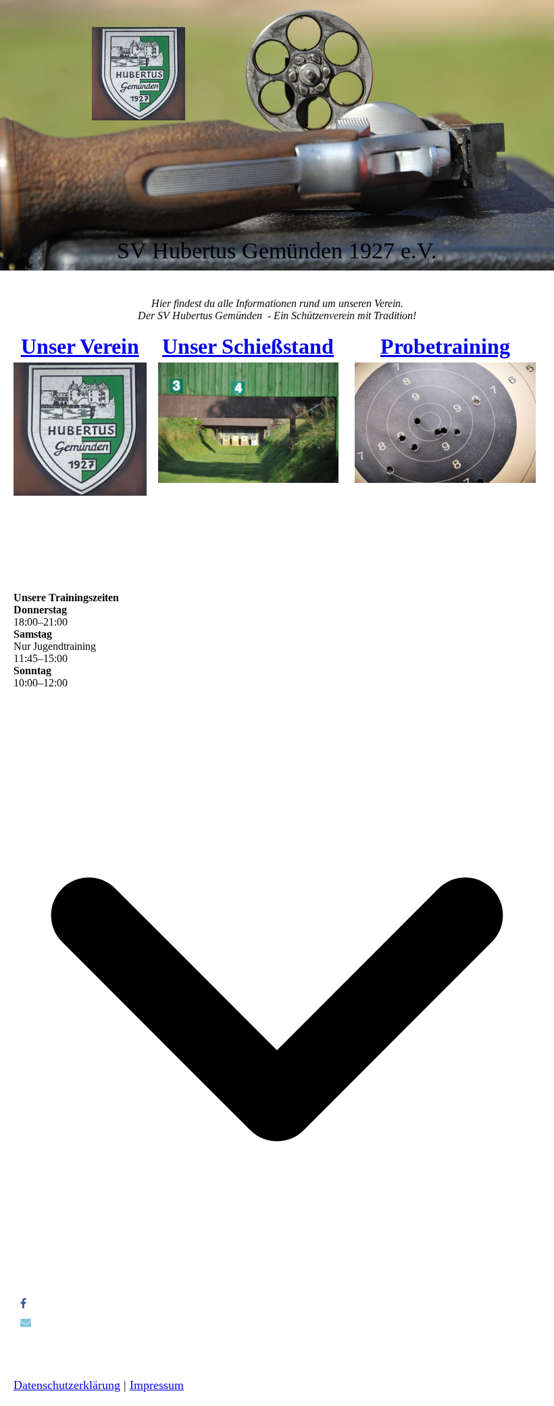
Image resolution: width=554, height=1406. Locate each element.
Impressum (157, 1385)
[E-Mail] (25, 1322)
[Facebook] (23, 1303)
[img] (138, 73)
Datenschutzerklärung (67, 1385)
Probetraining (445, 346)
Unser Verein (80, 346)
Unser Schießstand (248, 346)
